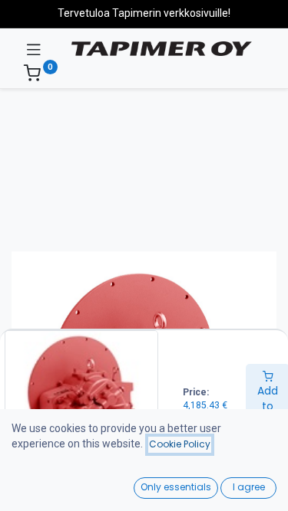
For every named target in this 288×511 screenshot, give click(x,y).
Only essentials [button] (176, 486)
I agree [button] (249, 486)
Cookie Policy (179, 443)
